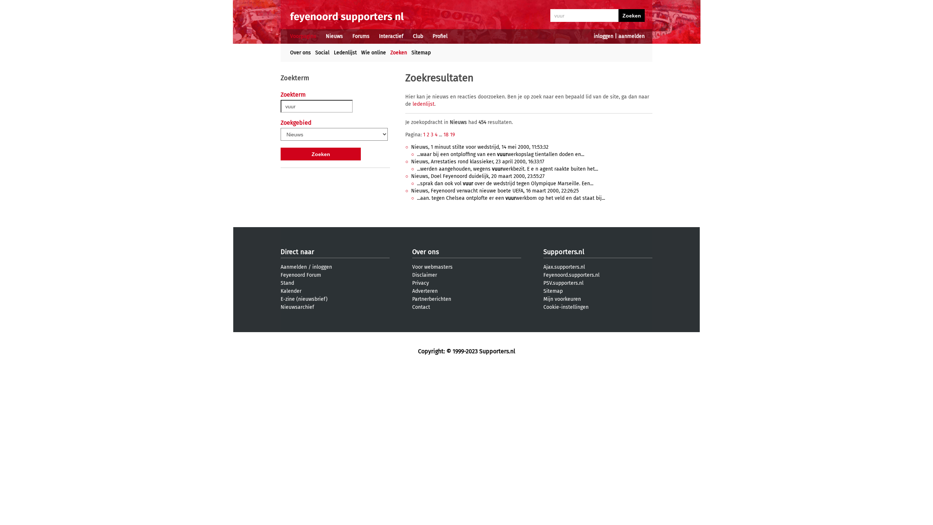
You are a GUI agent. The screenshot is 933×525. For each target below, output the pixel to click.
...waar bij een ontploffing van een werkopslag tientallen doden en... (500, 154)
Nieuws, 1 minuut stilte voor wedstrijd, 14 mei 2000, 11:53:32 (480, 147)
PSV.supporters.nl (563, 283)
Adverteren (425, 291)
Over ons (300, 53)
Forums (361, 36)
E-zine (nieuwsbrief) (304, 299)
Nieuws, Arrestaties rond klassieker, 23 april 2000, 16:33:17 (477, 162)
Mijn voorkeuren (562, 299)
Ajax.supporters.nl (564, 267)
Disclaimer (424, 275)
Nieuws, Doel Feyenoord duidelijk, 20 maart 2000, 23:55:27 (477, 176)
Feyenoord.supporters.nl (571, 275)
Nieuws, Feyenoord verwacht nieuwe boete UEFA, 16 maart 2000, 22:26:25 (495, 191)
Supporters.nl (563, 252)
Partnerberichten (431, 299)
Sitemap (421, 53)
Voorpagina (303, 36)
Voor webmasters (432, 267)
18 (446, 135)
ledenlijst (423, 104)
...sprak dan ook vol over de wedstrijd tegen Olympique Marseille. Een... (505, 183)
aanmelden (631, 36)
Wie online (373, 53)
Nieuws (334, 36)
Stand (287, 283)
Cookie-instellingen (566, 307)
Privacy (420, 283)
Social (322, 53)
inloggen (603, 36)
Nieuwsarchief (297, 307)
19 (452, 135)
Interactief (391, 36)
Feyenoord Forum (301, 275)
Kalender (291, 291)
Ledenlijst (345, 53)
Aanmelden (294, 267)
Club (418, 36)
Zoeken (398, 53)
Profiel (440, 36)
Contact (421, 307)
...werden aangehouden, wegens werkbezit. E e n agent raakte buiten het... (507, 169)
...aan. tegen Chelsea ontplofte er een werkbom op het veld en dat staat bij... (511, 198)
